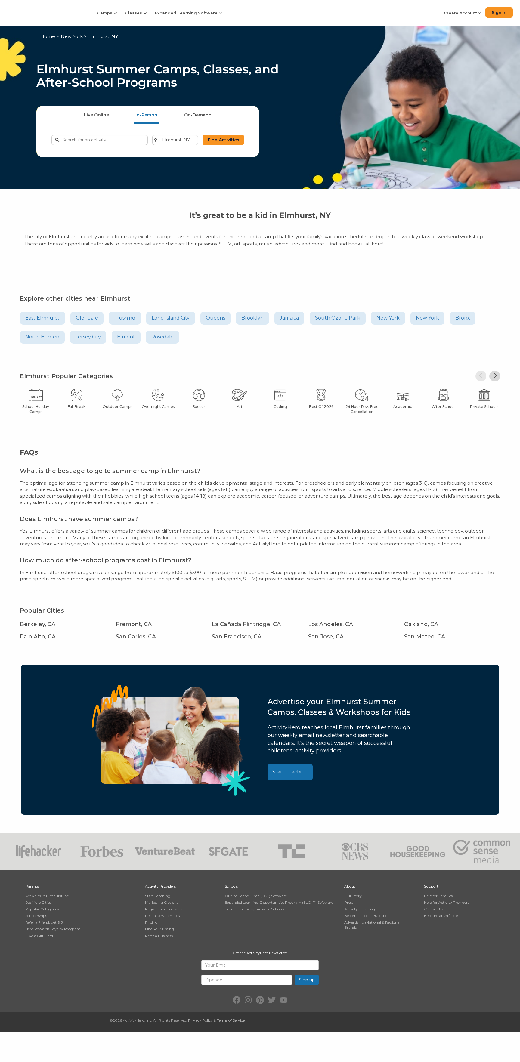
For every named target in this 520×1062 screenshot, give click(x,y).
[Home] (44, 12)
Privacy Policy (200, 1020)
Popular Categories (42, 909)
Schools (231, 886)
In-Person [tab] (146, 115)
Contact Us (433, 909)
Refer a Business (159, 936)
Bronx (462, 318)
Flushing (124, 318)
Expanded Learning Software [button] (187, 13)
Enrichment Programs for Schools (254, 909)
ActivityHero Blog (359, 909)
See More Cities (38, 902)
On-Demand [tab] (198, 115)
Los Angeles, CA (330, 624)
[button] (480, 376)
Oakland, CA (421, 624)
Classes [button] (134, 13)
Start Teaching (290, 772)
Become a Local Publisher (366, 915)
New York (72, 36)
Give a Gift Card (39, 936)
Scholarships (36, 915)
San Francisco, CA (237, 636)
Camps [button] (105, 13)
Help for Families (438, 896)
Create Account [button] (461, 13)
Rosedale (162, 337)
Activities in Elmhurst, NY (47, 896)
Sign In (499, 12)
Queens (215, 318)
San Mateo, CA (424, 636)
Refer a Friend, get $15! (44, 922)
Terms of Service (231, 1020)
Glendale (87, 318)
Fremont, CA (134, 624)
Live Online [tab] (96, 115)
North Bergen (42, 337)
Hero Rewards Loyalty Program (52, 929)
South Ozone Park (337, 318)
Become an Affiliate (441, 915)
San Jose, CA (326, 636)
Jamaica (289, 318)
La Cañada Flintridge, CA (246, 624)
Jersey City (88, 337)
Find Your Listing (159, 929)
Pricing (151, 922)
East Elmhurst (42, 318)
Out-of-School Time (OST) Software (256, 896)
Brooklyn (252, 318)
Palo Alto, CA (38, 636)
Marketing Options (161, 902)
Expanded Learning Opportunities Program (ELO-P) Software (279, 902)
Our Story (353, 896)
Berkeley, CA (37, 624)
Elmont (126, 337)
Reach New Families (162, 915)
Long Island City (171, 318)
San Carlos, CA (136, 636)
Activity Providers (160, 886)
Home (47, 36)
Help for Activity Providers (446, 902)
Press (348, 902)
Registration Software (164, 909)
